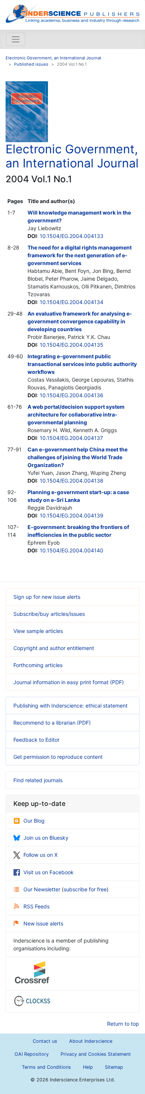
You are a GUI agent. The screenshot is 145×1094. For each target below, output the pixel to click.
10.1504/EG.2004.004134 (71, 302)
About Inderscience (90, 1041)
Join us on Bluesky (45, 838)
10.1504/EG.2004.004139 (71, 515)
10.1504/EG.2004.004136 (71, 395)
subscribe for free (85, 889)
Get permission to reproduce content (58, 757)
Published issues (31, 64)
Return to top (123, 1023)
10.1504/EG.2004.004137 (71, 438)
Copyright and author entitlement (53, 648)
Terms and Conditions (46, 1067)
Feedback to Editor (36, 740)
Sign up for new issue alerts (46, 597)
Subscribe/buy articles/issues (49, 614)
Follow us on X (40, 855)
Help (88, 1067)
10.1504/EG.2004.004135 (71, 345)
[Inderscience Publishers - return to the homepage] (72, 12)
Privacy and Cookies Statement (96, 1054)
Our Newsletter (42, 889)
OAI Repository (31, 1054)
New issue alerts (43, 923)
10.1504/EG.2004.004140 (71, 550)
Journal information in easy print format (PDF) (68, 682)
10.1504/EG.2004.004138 (71, 480)
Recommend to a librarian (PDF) (52, 722)
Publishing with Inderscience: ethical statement (70, 705)
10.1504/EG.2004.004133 (71, 236)
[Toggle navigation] (15, 39)
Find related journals (37, 780)
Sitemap (114, 1067)
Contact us (45, 1041)
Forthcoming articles (37, 665)
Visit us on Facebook (48, 872)
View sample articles (38, 631)
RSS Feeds (36, 906)
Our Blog (34, 820)
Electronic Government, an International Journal (53, 58)
